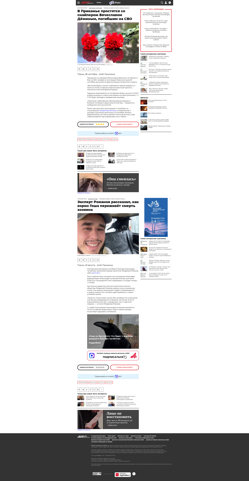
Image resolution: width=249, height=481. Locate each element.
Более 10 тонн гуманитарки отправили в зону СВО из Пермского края (94, 161)
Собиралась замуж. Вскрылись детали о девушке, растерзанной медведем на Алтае (159, 83)
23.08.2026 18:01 (82, 199)
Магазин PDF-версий (150, 436)
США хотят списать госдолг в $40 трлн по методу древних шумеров (158, 120)
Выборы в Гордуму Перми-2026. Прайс (157, 440)
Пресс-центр (111, 436)
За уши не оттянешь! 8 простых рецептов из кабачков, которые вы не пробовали (160, 249)
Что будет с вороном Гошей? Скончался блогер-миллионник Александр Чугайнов (126, 404)
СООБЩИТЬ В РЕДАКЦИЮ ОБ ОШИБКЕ (101, 441)
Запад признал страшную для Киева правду (159, 126)
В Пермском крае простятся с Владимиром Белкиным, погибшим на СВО (126, 155)
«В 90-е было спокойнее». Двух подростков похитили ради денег (159, 76)
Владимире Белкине (108, 111)
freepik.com (109, 64)
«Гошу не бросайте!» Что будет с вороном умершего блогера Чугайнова (156, 30)
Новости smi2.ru (83, 193)
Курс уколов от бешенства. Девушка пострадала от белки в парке (156, 45)
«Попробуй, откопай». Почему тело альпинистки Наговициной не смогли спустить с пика (159, 268)
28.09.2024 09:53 (82, 8)
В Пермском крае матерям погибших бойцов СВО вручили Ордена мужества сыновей (95, 155)
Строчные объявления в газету (144, 438)
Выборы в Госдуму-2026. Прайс (100, 440)
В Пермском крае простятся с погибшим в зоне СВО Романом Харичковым (95, 167)
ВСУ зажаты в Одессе (154, 113)
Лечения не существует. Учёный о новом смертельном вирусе (159, 57)
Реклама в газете (136, 436)
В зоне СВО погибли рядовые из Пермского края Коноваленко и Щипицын (126, 161)
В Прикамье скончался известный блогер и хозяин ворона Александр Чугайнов (96, 404)
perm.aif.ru (96, 273)
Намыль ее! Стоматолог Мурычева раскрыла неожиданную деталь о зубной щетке (159, 242)
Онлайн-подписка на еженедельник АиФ (103, 438)
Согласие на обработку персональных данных (103, 458)
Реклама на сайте (123, 436)
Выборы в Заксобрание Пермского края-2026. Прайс (128, 440)
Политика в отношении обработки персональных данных (106, 459)
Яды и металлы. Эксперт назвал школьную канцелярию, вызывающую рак (158, 90)
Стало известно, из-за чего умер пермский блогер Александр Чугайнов (156, 22)
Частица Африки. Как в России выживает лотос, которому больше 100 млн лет (159, 64)
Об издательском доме (98, 436)
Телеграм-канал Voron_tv (99, 255)
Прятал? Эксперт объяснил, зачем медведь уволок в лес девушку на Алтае (159, 262)
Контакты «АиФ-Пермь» (126, 438)
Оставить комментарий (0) (125, 124)
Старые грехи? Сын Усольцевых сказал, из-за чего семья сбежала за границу (160, 255)
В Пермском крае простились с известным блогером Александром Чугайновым (126, 398)
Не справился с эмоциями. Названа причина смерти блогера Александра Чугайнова (156, 14)
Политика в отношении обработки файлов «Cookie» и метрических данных (110, 461)
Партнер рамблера (108, 473)
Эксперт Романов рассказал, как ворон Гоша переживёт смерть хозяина (156, 38)
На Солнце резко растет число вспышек (157, 101)
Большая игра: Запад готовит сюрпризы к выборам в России (157, 107)
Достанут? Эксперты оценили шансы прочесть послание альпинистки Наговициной (160, 71)
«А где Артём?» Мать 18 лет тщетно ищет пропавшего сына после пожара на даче (159, 275)
